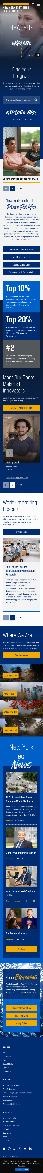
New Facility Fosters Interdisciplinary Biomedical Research (20, 570)
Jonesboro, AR (10, 729)
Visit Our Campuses (21, 257)
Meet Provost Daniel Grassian (21, 852)
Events (5, 1060)
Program (15, 120)
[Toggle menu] (38, 4)
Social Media (8, 1064)
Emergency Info (9, 1118)
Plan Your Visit (21, 1015)
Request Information (21, 1007)
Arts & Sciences (9, 1089)
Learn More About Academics (22, 249)
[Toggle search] (33, 4)
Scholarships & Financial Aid (21, 272)
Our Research (21, 531)
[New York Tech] (16, 7)
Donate (6, 1140)
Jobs (5, 1137)
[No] (40, 1165)
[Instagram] (9, 1148)
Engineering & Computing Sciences (17, 1093)
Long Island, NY (10, 675)
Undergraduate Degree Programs (20, 179)
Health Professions (10, 1096)
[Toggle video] (37, 55)
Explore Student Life (21, 264)
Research (9, 820)
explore (21, 43)
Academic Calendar (11, 1125)
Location (27, 120)
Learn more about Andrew (17, 478)
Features (9, 859)
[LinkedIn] (30, 1148)
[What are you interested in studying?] (21, 100)
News (5, 1053)
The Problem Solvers (16, 933)
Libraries (7, 1129)
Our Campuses (21, 655)
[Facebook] (4, 1148)
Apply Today (21, 1023)
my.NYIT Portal (9, 1122)
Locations (7, 1056)
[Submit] (35, 100)
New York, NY (10, 693)
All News (21, 949)
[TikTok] (14, 1148)
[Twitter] (20, 1148)
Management (8, 1100)
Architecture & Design (12, 1085)
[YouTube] (25, 1148)
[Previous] (6, 188)
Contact (6, 1068)
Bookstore (7, 1133)
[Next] (12, 188)
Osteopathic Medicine (12, 1104)
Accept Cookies (22, 1169)
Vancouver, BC (10, 711)
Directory (7, 1071)
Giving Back (12, 462)
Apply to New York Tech (21, 407)
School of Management (15, 901)
